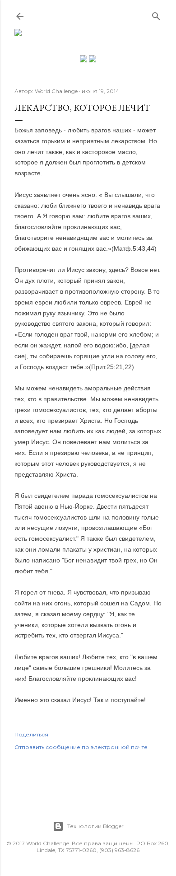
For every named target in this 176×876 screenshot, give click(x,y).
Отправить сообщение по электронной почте (81, 747)
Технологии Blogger (95, 826)
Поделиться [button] (31, 734)
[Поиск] (156, 14)
